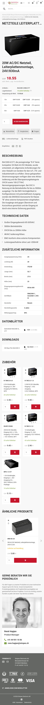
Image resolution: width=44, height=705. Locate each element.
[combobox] (24, 8)
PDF (32, 330)
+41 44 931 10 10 (22, 665)
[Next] (41, 541)
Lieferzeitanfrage (12, 139)
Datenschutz (28, 702)
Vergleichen (24, 131)
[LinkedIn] (17, 146)
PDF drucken (28, 139)
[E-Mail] (13, 146)
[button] (8, 131)
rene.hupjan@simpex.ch (18, 643)
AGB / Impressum (17, 702)
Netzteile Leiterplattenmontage (13, 17)
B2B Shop (10, 15)
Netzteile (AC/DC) (35, 15)
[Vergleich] (37, 3)
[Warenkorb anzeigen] (41, 3)
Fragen (36, 131)
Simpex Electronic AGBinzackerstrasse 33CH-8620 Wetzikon (22, 661)
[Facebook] (20, 146)
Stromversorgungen (21, 15)
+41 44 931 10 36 (14, 640)
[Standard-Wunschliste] (33, 3)
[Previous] (3, 541)
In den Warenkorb (21, 121)
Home (4, 15)
